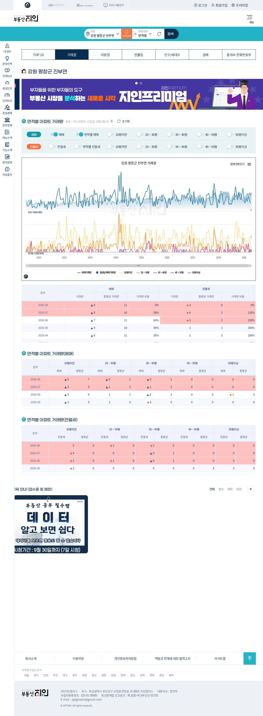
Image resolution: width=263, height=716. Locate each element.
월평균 (79, 371)
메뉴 (251, 22)
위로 (249, 658)
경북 (152, 675)
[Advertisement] (131, 623)
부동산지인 (25, 18)
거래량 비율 (142, 296)
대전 (84, 675)
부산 (55, 675)
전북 (142, 675)
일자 (42, 293)
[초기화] (159, 34)
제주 (171, 675)
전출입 (138, 54)
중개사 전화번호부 (239, 54)
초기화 (126, 121)
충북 (123, 675)
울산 (94, 675)
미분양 (105, 54)
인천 (45, 675)
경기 (36, 675)
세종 (103, 675)
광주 (74, 675)
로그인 (202, 5)
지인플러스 (85, 5)
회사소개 (30, 658)
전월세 (61, 437)
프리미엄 (242, 5)
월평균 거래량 (111, 296)
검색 (170, 34)
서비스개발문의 (116, 5)
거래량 (71, 54)
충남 (132, 675)
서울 (26, 675)
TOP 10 (38, 54)
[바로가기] (47, 524)
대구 (65, 675)
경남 (161, 675)
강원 (113, 675)
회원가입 (221, 5)
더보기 (251, 489)
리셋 (135, 34)
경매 (206, 54)
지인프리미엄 (56, 5)
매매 (59, 371)
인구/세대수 (172, 54)
